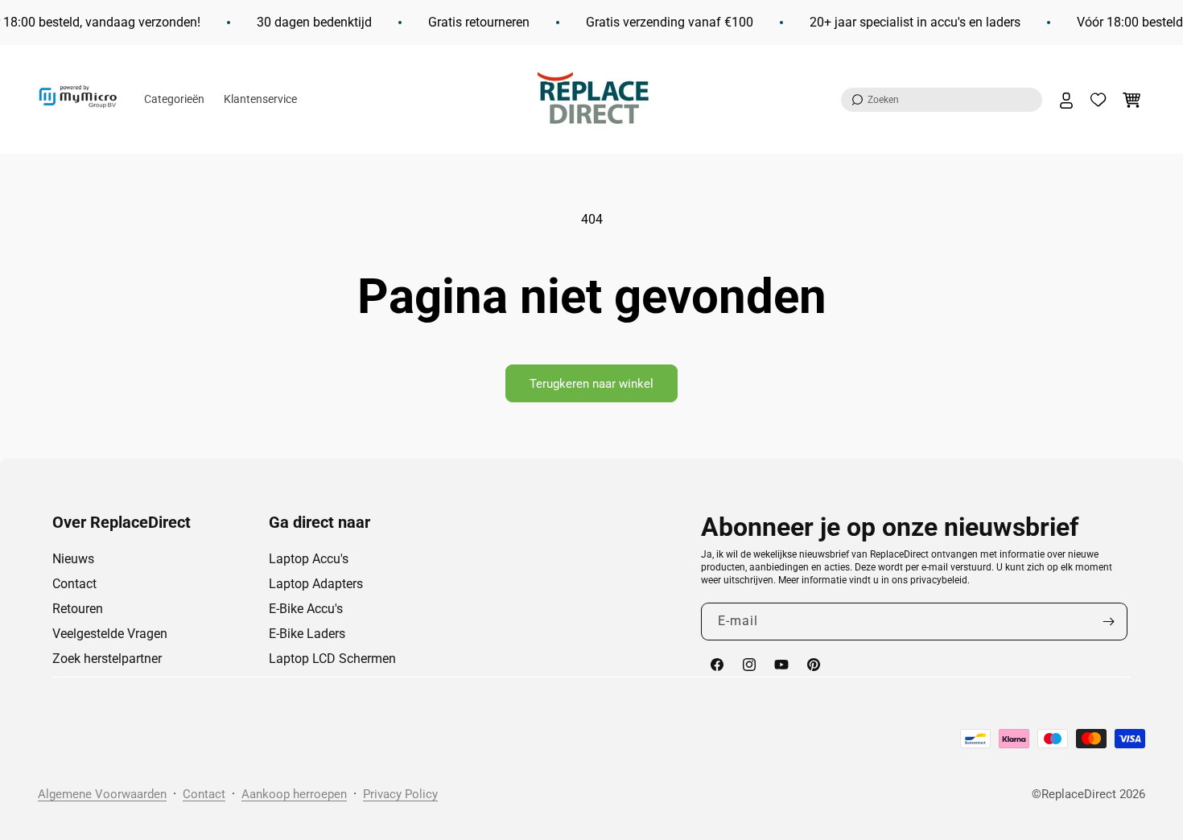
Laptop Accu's (308, 558)
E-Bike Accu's (306, 608)
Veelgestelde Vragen (109, 633)
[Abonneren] (1109, 621)
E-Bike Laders (307, 633)
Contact (74, 583)
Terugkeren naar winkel (591, 384)
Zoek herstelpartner (107, 658)
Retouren (77, 608)
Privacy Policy (400, 794)
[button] (941, 100)
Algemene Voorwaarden (102, 794)
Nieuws (73, 558)
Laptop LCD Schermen (332, 658)
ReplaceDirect (1078, 794)
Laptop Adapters (316, 583)
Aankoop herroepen (294, 794)
